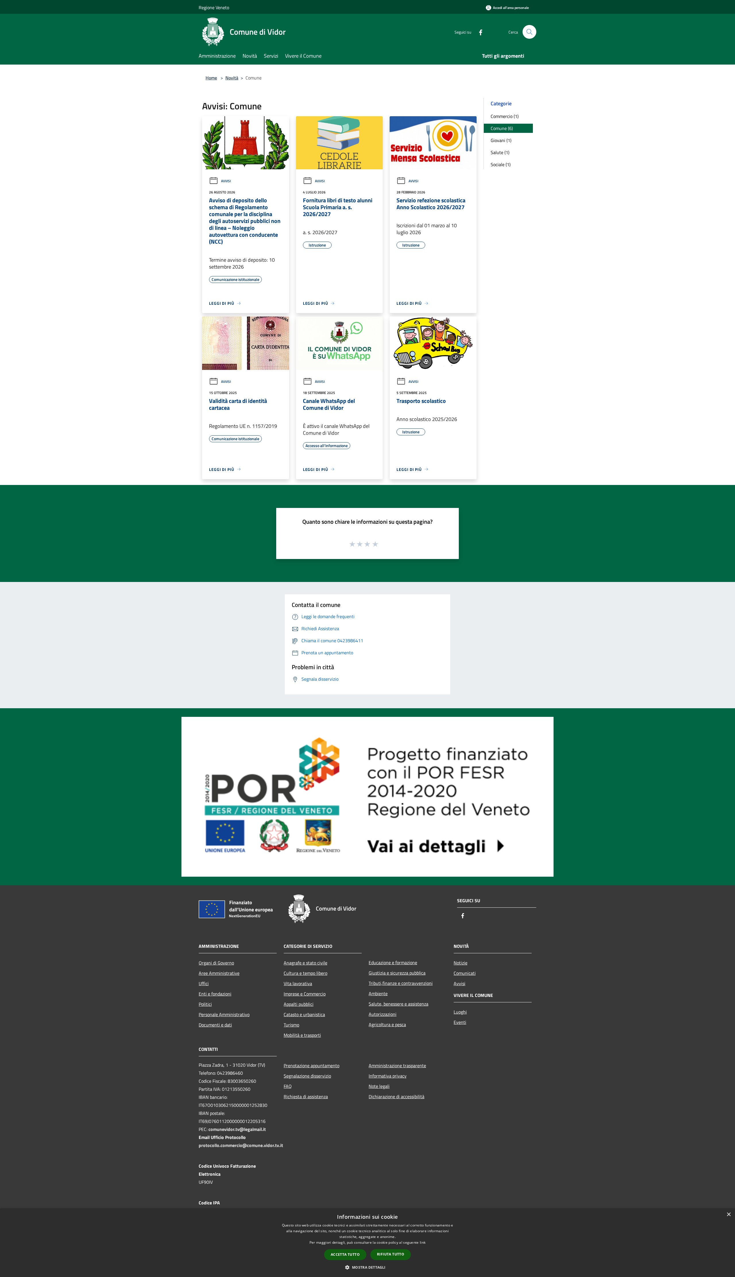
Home (211, 77)
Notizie (460, 962)
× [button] (728, 1214)
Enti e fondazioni (215, 993)
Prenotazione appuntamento (311, 1065)
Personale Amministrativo (224, 1014)
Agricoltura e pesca (387, 1024)
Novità (231, 77)
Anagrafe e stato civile (305, 962)
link (422, 1242)
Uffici (204, 983)
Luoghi (460, 1011)
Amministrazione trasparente (397, 1065)
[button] (367, 1267)
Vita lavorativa (298, 983)
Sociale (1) (500, 164)
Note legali (379, 1086)
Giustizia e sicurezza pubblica (397, 972)
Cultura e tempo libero (305, 973)
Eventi (460, 1022)
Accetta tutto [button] (345, 1254)
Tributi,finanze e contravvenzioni (401, 983)
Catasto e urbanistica (304, 1014)
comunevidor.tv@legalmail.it (237, 1129)
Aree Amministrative (219, 973)
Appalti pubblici (299, 1004)
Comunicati (465, 973)
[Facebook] (478, 32)
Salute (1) (500, 152)
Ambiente (378, 993)
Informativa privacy (388, 1075)
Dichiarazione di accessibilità (396, 1096)
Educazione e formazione (393, 962)
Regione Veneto (214, 7)
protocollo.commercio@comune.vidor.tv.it (241, 1145)
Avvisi (226, 181)
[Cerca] (529, 32)
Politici (205, 1004)
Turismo (291, 1024)
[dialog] (367, 1242)
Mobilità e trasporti (302, 1035)
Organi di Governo (216, 962)
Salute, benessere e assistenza (398, 1003)
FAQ (288, 1086)
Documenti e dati (215, 1024)
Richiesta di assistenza (306, 1096)
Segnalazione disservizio (307, 1075)
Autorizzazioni (382, 1014)
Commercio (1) (505, 116)
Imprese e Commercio (305, 993)
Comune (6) (502, 128)
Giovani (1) (501, 140)
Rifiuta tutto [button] (390, 1254)
